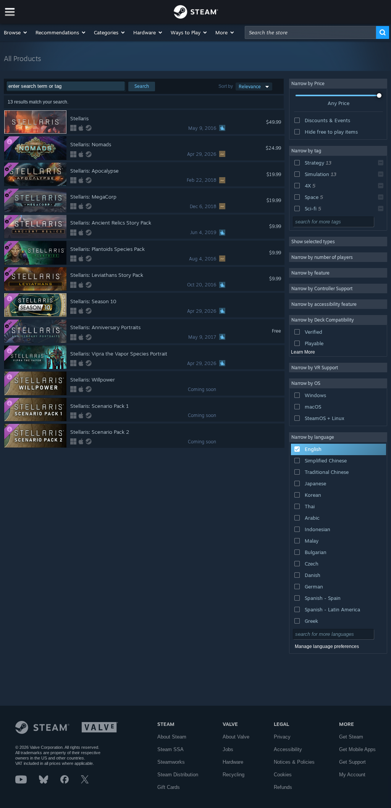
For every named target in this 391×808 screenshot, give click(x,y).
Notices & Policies (294, 762)
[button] (16, 32)
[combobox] (310, 32)
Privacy (282, 737)
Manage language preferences (327, 646)
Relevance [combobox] (250, 86)
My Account (352, 774)
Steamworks (171, 762)
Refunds (283, 787)
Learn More (303, 352)
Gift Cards (168, 787)
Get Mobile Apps (357, 749)
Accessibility (288, 749)
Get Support (352, 762)
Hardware (233, 762)
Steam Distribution (177, 774)
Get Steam (351, 737)
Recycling (233, 774)
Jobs (228, 749)
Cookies (283, 774)
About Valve (236, 737)
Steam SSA (170, 749)
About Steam (171, 737)
